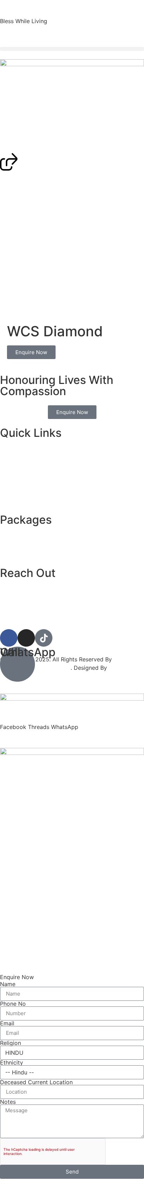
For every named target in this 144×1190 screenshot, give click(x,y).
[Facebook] (8, 638)
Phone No (13, 1003)
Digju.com (122, 667)
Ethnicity (11, 1062)
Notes (8, 1102)
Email (7, 1023)
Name (7, 984)
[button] (72, 49)
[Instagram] (26, 638)
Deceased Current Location (36, 1082)
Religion (10, 1043)
